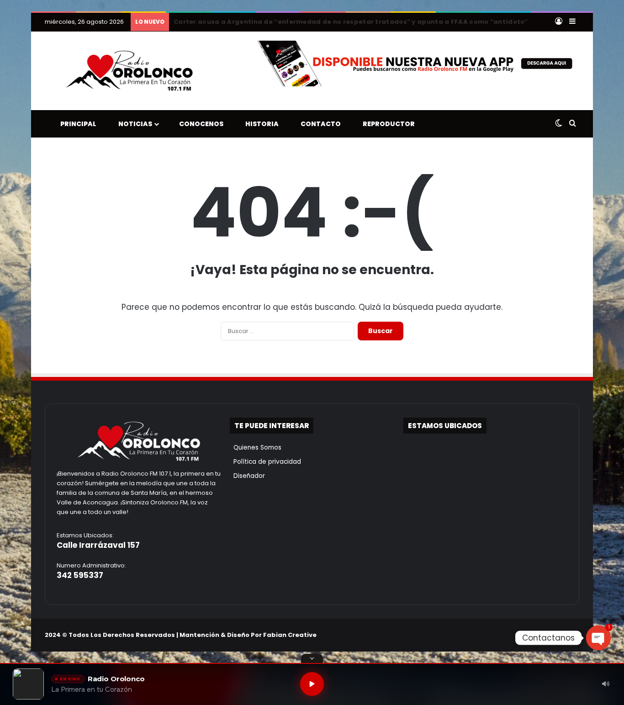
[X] (540, 634)
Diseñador (247, 476)
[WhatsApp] (573, 634)
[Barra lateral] (572, 22)
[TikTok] (562, 634)
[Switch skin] (559, 124)
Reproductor (387, 123)
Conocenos (199, 123)
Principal (76, 123)
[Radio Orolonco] (129, 71)
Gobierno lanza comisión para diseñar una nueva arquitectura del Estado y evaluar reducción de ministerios (361, 21)
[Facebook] (529, 634)
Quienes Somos (255, 447)
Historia (260, 123)
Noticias (133, 123)
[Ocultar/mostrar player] (312, 658)
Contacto (318, 123)
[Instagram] (551, 634)
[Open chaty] (598, 637)
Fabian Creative (290, 635)
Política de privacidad (265, 461)
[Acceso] (559, 22)
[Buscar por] (572, 124)
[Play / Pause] (312, 684)
